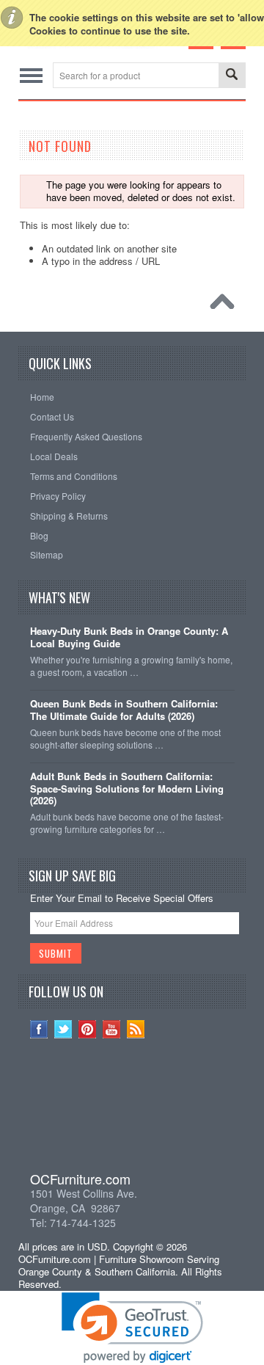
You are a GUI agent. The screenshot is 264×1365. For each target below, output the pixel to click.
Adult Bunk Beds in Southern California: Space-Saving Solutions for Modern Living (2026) (127, 789)
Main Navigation (31, 75)
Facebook (39, 1029)
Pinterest (87, 1029)
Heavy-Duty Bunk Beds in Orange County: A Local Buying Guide (129, 637)
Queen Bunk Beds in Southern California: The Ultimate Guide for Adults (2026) (124, 710)
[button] (132, 1114)
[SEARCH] (232, 76)
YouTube (112, 1029)
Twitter (63, 1029)
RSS (136, 1029)
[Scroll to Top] (226, 305)
